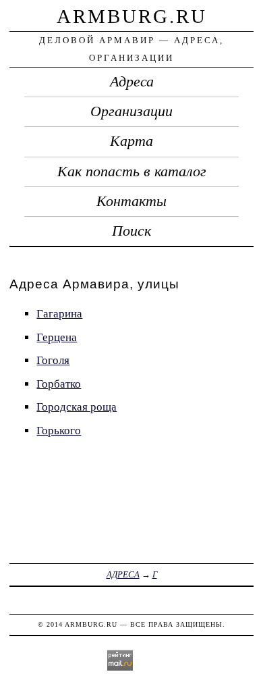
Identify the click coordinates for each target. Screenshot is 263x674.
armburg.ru (132, 16)
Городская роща (76, 406)
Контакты (131, 201)
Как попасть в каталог (131, 171)
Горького (58, 430)
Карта (131, 141)
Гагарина (59, 313)
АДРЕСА (123, 574)
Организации (131, 111)
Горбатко (58, 384)
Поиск (131, 231)
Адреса (132, 82)
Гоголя (52, 360)
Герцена (56, 337)
